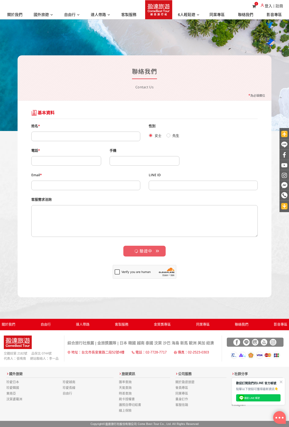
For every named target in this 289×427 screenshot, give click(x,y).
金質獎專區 (162, 324)
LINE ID (155, 175)
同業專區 (217, 14)
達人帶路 (99, 14)
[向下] (284, 206)
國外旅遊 (42, 14)
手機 (113, 150)
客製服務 (128, 14)
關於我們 (14, 14)
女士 (158, 136)
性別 (152, 126)
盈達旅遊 (158, 9)
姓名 (35, 126)
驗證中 (145, 251)
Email (36, 175)
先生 (175, 136)
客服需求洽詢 (41, 199)
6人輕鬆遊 (187, 14)
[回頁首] (284, 134)
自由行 (70, 14)
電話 (35, 150)
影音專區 (274, 14)
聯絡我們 (245, 14)
